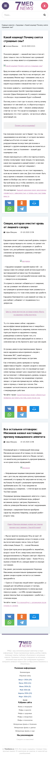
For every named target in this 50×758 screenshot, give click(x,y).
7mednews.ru (9, 749)
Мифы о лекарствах (25, 717)
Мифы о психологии (25, 720)
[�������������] (22, 202)
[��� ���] (34, 202)
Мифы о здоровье (25, 713)
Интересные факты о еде (25, 731)
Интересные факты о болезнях (25, 724)
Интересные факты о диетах (25, 727)
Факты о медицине (25, 707)
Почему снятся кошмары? (25, 125)
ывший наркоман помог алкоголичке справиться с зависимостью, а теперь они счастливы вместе (25, 193)
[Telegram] (22, 208)
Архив (25, 700)
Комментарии (25, 672)
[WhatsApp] (10, 208)
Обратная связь (25, 676)
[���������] (10, 202)
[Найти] (45, 14)
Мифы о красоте (25, 710)
